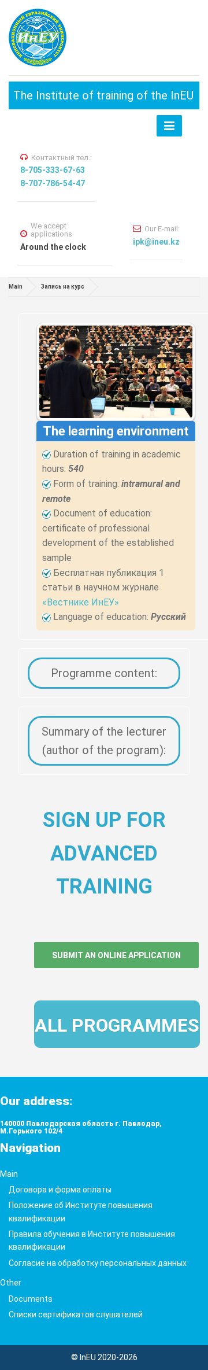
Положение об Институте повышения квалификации (81, 1212)
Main (16, 286)
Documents (31, 1298)
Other (10, 1282)
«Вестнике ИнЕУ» (80, 602)
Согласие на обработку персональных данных (98, 1263)
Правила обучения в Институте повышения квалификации (92, 1240)
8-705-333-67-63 (52, 170)
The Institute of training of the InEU (103, 95)
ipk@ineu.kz (156, 241)
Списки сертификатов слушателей (76, 1314)
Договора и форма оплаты (60, 1189)
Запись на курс (62, 286)
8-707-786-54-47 (52, 183)
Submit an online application (116, 955)
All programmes (117, 1025)
